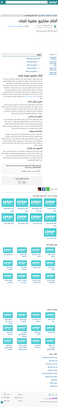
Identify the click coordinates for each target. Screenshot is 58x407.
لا (19, 182)
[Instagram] (49, 395)
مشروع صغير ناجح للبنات (53, 58)
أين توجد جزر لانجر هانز (51, 364)
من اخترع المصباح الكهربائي (50, 357)
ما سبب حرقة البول (52, 367)
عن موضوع (20, 394)
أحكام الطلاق (53, 386)
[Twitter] (53, 395)
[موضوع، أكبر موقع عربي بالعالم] (53, 2)
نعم (24, 182)
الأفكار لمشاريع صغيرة (30, 96)
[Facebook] (56, 395)
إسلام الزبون (40, 25)
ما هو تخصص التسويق (51, 376)
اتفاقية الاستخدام (6, 398)
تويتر (39, 189)
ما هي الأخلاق (53, 383)
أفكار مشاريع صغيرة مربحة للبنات (53, 63)
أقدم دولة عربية (53, 360)
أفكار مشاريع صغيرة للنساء (52, 73)
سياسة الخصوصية (19, 398)
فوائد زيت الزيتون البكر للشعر (49, 373)
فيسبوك (43, 189)
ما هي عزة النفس (52, 370)
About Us (20, 401)
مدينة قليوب (54, 380)
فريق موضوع (7, 401)
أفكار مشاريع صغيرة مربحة (53, 69)
